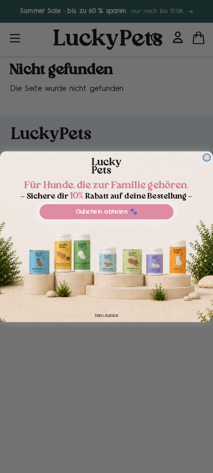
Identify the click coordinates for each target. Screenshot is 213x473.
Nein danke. (106, 314)
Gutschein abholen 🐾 (107, 211)
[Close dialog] (207, 157)
